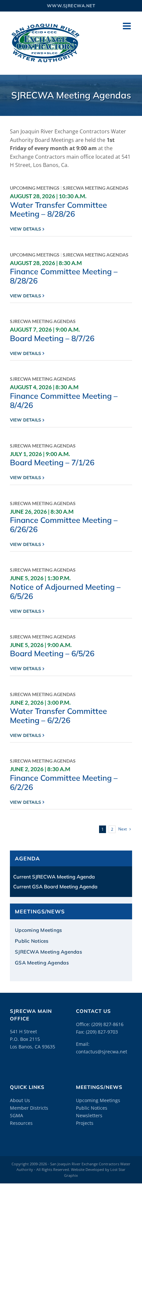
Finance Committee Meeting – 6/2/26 (64, 782)
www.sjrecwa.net (71, 5)
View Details (25, 228)
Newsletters (89, 1115)
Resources (21, 1123)
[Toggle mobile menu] (127, 26)
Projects (84, 1123)
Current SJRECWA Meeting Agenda (54, 877)
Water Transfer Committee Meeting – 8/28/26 (58, 209)
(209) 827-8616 (107, 1024)
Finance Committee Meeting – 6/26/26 (64, 524)
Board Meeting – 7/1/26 (52, 462)
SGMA (16, 1115)
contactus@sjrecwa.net (101, 1051)
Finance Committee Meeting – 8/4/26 (64, 400)
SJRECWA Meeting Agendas (95, 188)
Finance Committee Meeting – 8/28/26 (64, 275)
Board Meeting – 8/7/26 (52, 338)
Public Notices (91, 1108)
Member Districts (29, 1108)
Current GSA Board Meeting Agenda (55, 886)
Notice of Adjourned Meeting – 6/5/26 (65, 591)
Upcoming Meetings (34, 188)
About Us (20, 1100)
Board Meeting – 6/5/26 (52, 653)
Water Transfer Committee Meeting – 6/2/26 (58, 715)
